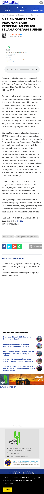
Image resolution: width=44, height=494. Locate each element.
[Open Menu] (41, 2)
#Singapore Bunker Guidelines (27, 237)
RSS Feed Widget (17, 426)
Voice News (22, 8)
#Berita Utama (8, 237)
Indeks (7, 8)
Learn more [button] (8, 484)
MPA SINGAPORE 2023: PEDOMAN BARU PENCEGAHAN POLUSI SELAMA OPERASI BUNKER (22, 24)
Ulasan (36, 8)
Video (22, 11)
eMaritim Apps (37, 11)
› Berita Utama (12, 15)
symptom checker (8, 387)
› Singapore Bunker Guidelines (27, 15)
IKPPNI (7, 11)
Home (4, 15)
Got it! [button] (7, 490)
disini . (20, 221)
